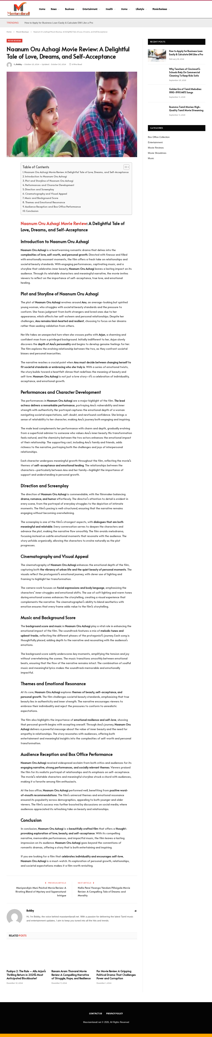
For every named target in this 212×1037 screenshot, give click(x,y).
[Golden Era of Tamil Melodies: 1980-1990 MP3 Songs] (157, 93)
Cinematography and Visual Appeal (46, 193)
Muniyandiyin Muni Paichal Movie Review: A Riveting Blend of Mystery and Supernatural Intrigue (41, 891)
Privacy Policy (114, 1013)
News (54, 9)
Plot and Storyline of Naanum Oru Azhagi (49, 180)
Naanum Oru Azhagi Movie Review (54, 223)
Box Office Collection (159, 137)
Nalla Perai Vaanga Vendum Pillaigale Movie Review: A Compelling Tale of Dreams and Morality (104, 891)
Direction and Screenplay (39, 189)
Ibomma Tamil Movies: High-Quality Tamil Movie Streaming (186, 108)
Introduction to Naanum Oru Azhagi (46, 176)
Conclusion (32, 211)
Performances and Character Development (49, 185)
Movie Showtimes (157, 153)
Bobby (19, 64)
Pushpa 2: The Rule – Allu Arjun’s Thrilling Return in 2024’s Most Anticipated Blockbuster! (26, 974)
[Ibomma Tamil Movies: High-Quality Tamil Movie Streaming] (157, 111)
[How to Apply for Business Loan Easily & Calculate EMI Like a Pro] (157, 55)
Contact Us (95, 1013)
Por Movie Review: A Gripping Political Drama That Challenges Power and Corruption (116, 974)
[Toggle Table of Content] (125, 167)
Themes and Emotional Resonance (45, 202)
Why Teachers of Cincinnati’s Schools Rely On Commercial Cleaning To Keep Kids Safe (184, 72)
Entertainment (90, 9)
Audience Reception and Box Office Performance (53, 206)
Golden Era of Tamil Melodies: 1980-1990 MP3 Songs (185, 90)
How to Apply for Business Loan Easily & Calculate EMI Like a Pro (59, 22)
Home (42, 9)
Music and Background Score (41, 198)
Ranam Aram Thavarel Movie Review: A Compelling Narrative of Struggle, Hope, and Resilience (71, 974)
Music (151, 158)
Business (69, 9)
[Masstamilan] (18, 9)
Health (109, 9)
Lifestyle (140, 9)
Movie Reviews (160, 9)
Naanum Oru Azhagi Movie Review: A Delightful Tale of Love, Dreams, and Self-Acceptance (76, 172)
